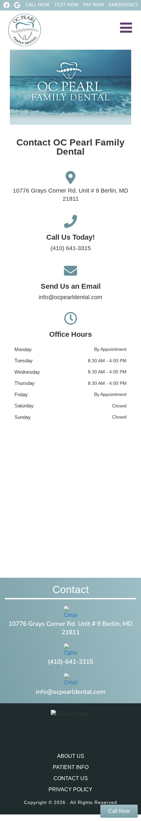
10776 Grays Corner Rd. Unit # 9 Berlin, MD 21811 (70, 628)
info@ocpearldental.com (70, 297)
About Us (70, 756)
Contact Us (70, 778)
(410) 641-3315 (70, 248)
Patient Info (71, 767)
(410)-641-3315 (70, 662)
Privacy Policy (70, 789)
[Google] (17, 5)
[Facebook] (6, 5)
